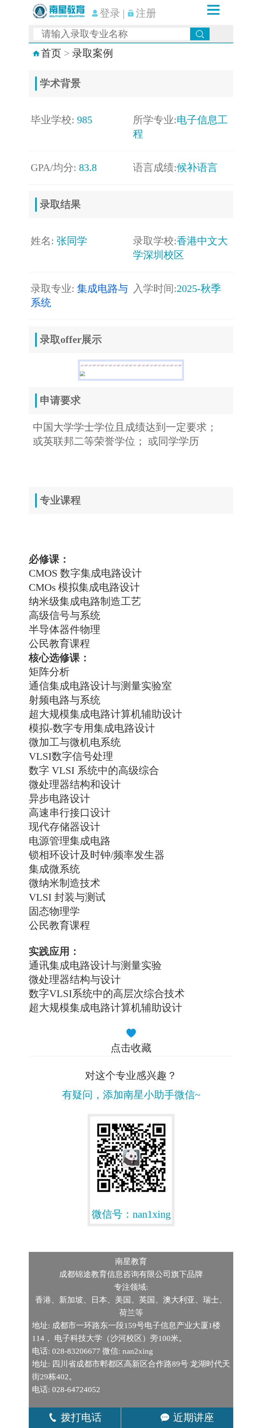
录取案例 (92, 53)
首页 (51, 53)
